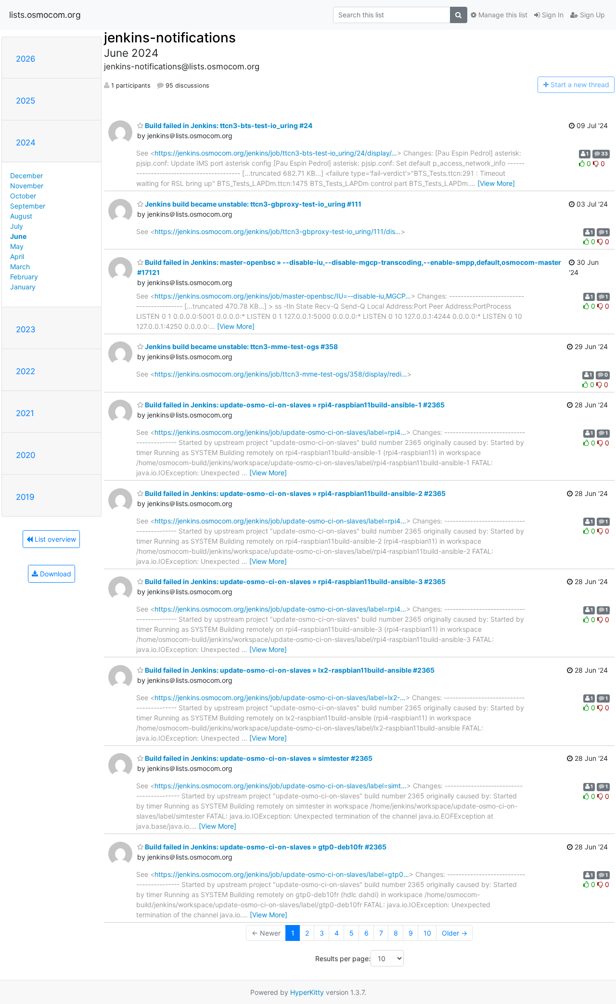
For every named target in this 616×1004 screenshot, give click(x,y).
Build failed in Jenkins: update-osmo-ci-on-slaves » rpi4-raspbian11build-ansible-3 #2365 (294, 581)
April (17, 256)
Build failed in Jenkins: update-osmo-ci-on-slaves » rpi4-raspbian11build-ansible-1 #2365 (294, 405)
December (26, 175)
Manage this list (501, 15)
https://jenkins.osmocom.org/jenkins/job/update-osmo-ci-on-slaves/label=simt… (280, 786)
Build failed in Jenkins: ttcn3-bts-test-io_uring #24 (227, 125)
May (17, 246)
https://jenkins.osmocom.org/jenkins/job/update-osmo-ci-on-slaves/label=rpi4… (280, 432)
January (23, 287)
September (27, 206)
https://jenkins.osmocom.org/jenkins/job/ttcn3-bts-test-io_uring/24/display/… (275, 153)
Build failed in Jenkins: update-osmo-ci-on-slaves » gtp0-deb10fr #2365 (264, 847)
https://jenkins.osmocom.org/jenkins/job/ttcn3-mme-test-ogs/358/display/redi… (280, 374)
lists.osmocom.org (45, 15)
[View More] (496, 183)
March (20, 266)
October (23, 196)
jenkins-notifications (170, 37)
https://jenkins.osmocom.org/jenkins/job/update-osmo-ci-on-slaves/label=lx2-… (280, 697)
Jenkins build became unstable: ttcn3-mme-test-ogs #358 (240, 346)
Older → (454, 933)
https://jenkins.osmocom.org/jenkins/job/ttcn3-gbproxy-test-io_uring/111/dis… (277, 231)
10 (427, 933)
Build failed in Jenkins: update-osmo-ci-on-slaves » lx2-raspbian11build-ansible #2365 (289, 670)
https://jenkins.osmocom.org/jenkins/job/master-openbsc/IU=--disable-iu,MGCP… (282, 296)
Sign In (552, 15)
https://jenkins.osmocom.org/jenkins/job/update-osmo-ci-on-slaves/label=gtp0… (281, 874)
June (18, 236)
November (26, 186)
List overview (54, 539)
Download (54, 574)
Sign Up (591, 15)
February (24, 277)
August (21, 216)
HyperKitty (307, 992)
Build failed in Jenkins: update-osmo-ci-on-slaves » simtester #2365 (257, 758)
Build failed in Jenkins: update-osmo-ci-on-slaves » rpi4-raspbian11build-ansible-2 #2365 (294, 493)
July (16, 226)
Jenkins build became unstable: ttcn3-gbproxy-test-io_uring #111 (252, 204)
